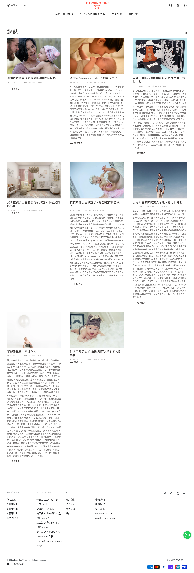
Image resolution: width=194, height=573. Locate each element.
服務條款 (100, 504)
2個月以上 (12, 504)
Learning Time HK (22, 560)
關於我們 (70, 499)
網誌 (68, 513)
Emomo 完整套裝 (45, 508)
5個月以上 (12, 508)
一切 (185, 33)
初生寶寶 (11, 499)
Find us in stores (103, 513)
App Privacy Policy (105, 517)
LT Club (70, 504)
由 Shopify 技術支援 (15, 564)
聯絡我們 (100, 499)
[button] (170, 5)
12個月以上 (13, 517)
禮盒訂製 (70, 508)
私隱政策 (100, 508)
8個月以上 (12, 513)
